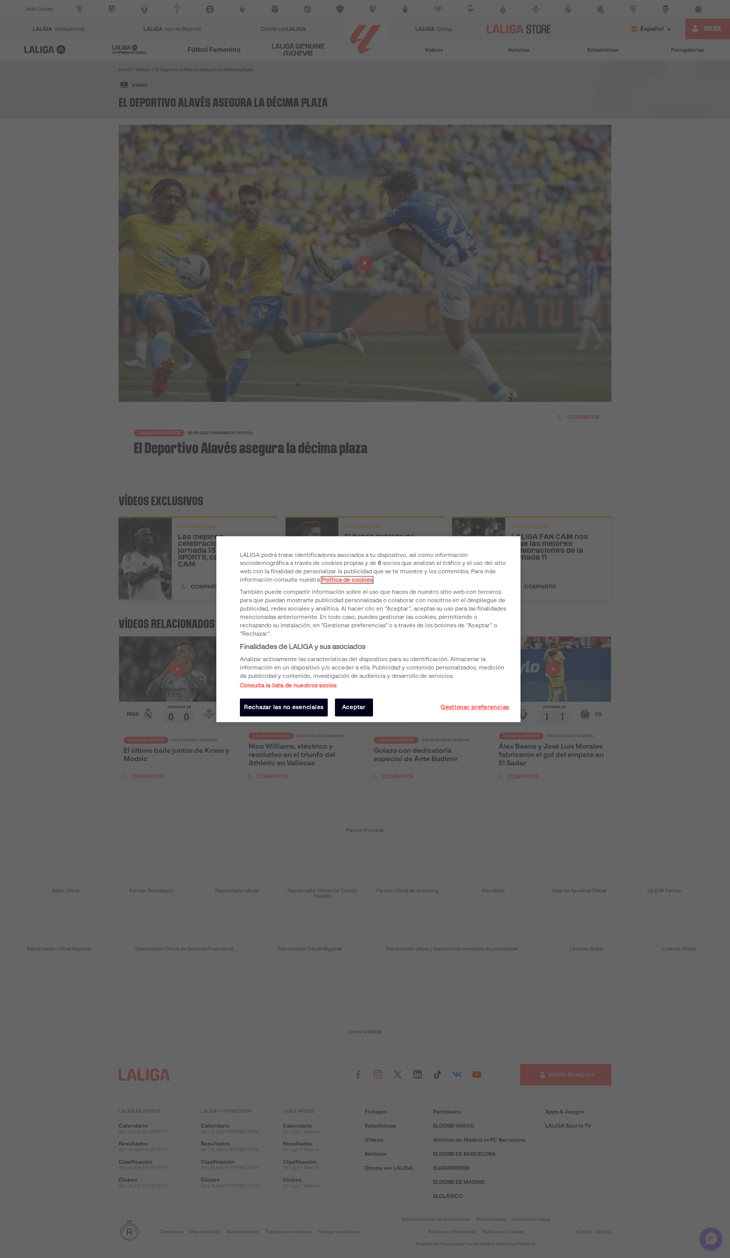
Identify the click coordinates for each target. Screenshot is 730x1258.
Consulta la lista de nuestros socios (288, 686)
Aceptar (354, 707)
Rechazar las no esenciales (284, 707)
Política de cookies (347, 580)
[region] (368, 629)
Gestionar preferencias (475, 707)
